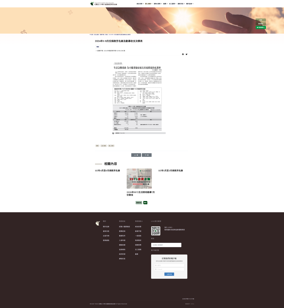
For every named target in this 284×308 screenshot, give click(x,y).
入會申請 (122, 240)
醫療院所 (122, 236)
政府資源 (122, 254)
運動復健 (122, 245)
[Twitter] (186, 54)
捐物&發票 (157, 4)
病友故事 (139, 4)
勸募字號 (138, 231)
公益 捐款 (103, 145)
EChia (192, 304)
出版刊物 (106, 236)
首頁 (261, 20)
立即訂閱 (169, 274)
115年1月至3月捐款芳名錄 (170, 170)
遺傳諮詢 (122, 231)
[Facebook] (183, 54)
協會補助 (122, 249)
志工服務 (172, 4)
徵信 (98, 47)
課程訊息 (122, 259)
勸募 (97, 145)
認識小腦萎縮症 (124, 227)
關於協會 (189, 4)
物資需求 (138, 240)
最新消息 (180, 4)
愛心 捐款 (111, 145)
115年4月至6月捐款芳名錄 (107, 170)
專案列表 (138, 202)
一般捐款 (138, 236)
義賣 (164, 4)
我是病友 (260, 23)
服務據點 (106, 240)
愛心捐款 (148, 4)
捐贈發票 (138, 245)
